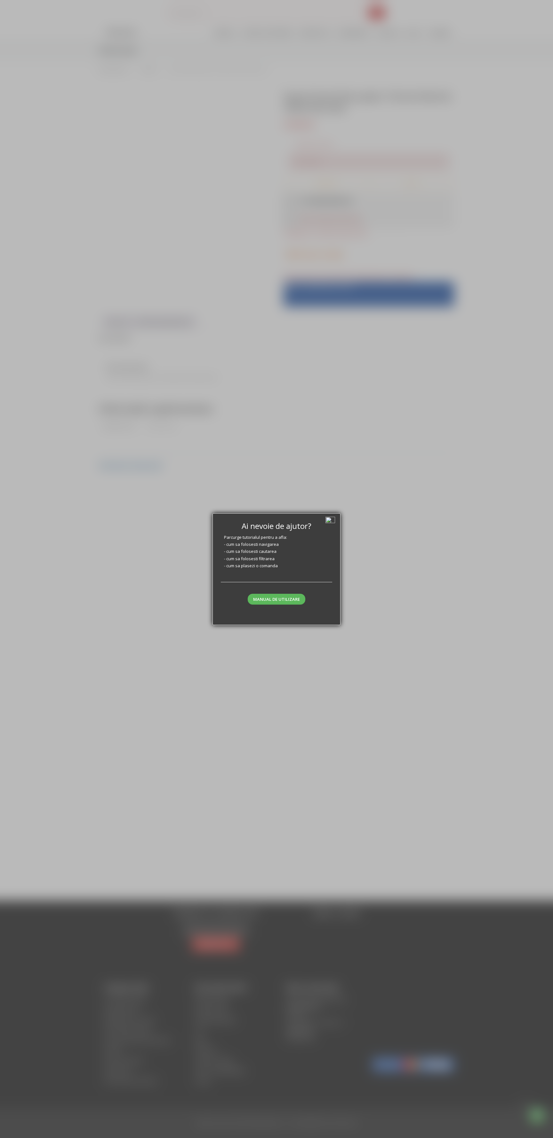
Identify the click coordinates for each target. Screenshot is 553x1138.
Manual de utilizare (276, 599)
